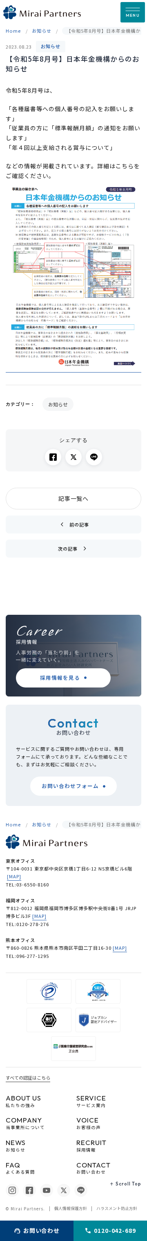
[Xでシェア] (73, 457)
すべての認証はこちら (28, 1077)
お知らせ (50, 46)
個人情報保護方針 (70, 1208)
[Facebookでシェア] (53, 457)
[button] (132, 12)
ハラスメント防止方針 (116, 1208)
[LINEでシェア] (94, 457)
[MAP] (14, 876)
